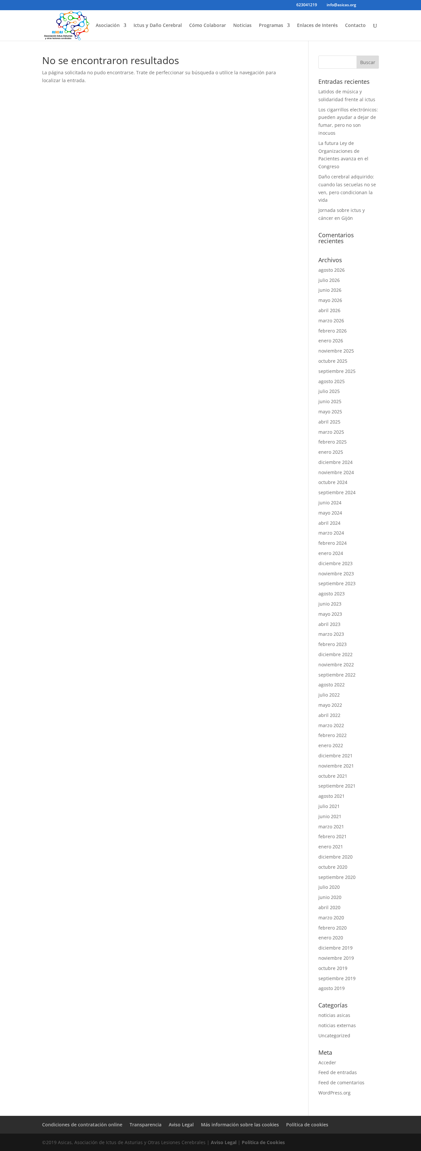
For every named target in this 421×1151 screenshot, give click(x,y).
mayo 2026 (330, 300)
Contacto (355, 25)
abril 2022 (329, 715)
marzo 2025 (331, 432)
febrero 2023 (332, 644)
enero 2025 (330, 452)
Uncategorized (334, 1035)
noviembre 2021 (336, 766)
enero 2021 (330, 846)
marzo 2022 (331, 725)
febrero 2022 (332, 735)
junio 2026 (329, 290)
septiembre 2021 (337, 786)
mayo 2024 (330, 513)
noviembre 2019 (336, 958)
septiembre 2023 (337, 583)
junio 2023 (329, 604)
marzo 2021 (331, 826)
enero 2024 (330, 553)
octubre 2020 (332, 867)
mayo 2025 (330, 411)
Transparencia (145, 1124)
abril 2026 (329, 310)
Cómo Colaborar (207, 25)
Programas (271, 25)
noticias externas (337, 1025)
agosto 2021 (331, 796)
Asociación (108, 25)
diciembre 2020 (335, 857)
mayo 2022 (330, 705)
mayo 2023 (330, 614)
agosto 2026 (331, 270)
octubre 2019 (332, 968)
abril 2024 (329, 523)
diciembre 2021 (335, 755)
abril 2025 (329, 422)
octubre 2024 (332, 482)
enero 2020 (330, 937)
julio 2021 (329, 806)
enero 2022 (330, 745)
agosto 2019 (331, 988)
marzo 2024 (331, 533)
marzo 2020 (331, 917)
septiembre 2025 (337, 371)
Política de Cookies (263, 1142)
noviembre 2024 (336, 472)
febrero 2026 (332, 331)
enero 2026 (330, 340)
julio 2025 (329, 391)
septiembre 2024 (337, 492)
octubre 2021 (332, 776)
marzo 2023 (331, 634)
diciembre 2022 (335, 654)
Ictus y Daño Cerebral (158, 25)
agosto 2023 (331, 593)
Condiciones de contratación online (82, 1124)
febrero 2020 (332, 928)
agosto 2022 (331, 684)
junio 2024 (329, 502)
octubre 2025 (332, 361)
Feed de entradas (337, 1072)
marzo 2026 (331, 320)
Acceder (327, 1062)
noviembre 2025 (336, 351)
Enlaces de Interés (317, 25)
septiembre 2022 (337, 675)
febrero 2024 (332, 543)
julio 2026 (329, 280)
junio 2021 (329, 816)
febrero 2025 (332, 442)
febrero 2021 (332, 836)
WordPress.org (334, 1093)
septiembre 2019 (337, 978)
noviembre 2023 (336, 573)
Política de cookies (307, 1124)
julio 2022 (329, 695)
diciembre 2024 (335, 462)
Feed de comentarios (341, 1082)
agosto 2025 (331, 381)
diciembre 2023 (335, 563)
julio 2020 (329, 887)
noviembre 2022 (336, 664)
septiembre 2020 (337, 877)
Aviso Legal (181, 1124)
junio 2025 (329, 401)
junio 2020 (329, 897)
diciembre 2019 (335, 948)
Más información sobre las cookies (240, 1124)
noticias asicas (334, 1015)
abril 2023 (329, 624)
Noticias (242, 25)
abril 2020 (329, 907)
